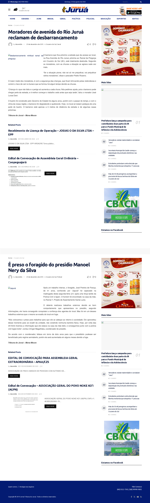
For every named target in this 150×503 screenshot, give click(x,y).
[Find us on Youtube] (138, 497)
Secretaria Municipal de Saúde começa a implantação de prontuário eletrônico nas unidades (122, 153)
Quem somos (12, 487)
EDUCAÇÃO (106, 19)
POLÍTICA (76, 19)
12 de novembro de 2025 (29, 366)
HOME (12, 19)
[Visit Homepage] (75, 10)
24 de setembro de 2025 (29, 394)
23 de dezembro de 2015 (34, 44)
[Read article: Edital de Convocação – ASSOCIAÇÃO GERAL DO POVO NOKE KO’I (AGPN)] (24, 405)
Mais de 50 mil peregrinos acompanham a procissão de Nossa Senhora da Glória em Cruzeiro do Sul (122, 176)
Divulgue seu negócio (27, 487)
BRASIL (50, 19)
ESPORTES (121, 19)
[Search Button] (140, 2)
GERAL (63, 19)
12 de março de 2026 (27, 166)
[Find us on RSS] (141, 497)
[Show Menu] (9, 9)
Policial (59, 277)
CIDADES (25, 19)
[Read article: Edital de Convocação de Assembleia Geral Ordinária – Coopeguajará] (24, 178)
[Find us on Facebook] (131, 497)
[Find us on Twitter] (134, 497)
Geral (59, 44)
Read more (15, 148)
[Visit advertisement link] (121, 50)
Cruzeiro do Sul (19, 25)
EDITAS (135, 19)
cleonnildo (18, 44)
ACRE (39, 19)
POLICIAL (90, 19)
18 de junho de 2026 (27, 139)
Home (10, 25)
